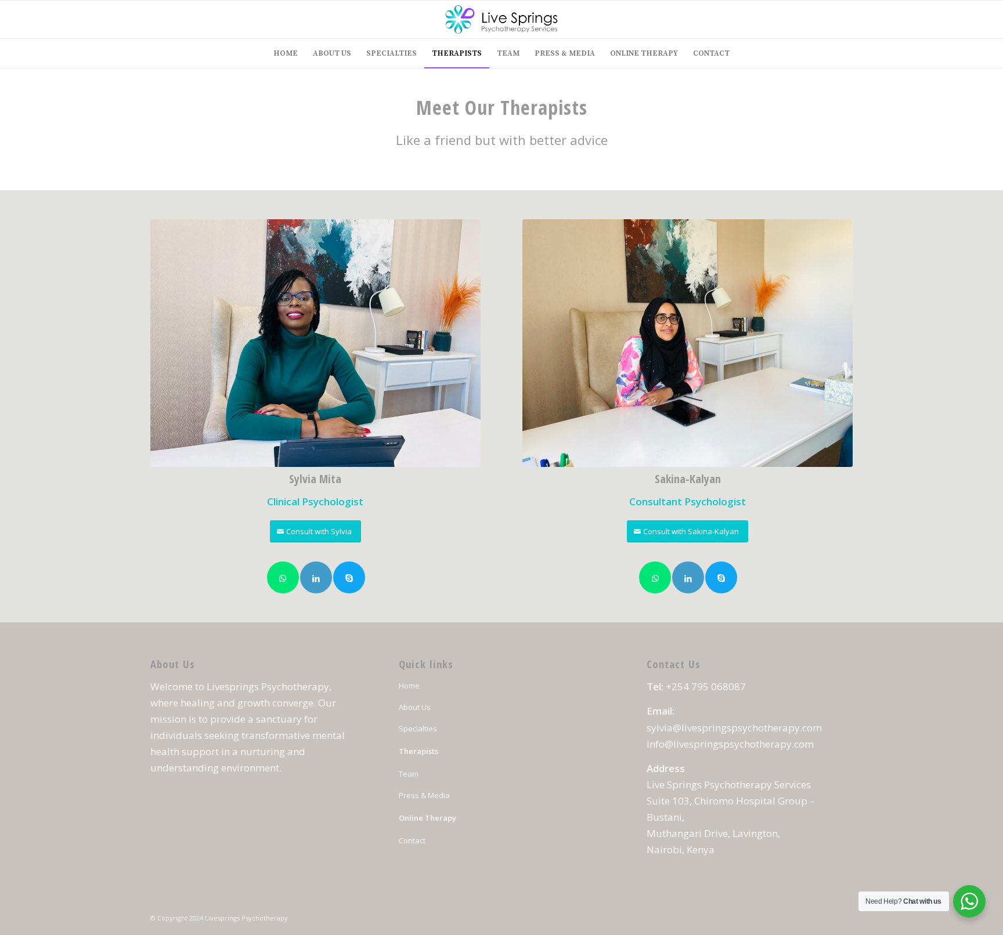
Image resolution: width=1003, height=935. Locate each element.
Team (408, 774)
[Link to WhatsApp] (283, 577)
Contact (412, 840)
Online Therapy (427, 818)
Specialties (418, 728)
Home (409, 685)
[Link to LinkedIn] (316, 577)
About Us (415, 707)
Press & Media (424, 795)
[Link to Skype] (349, 577)
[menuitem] (285, 53)
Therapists (418, 751)
